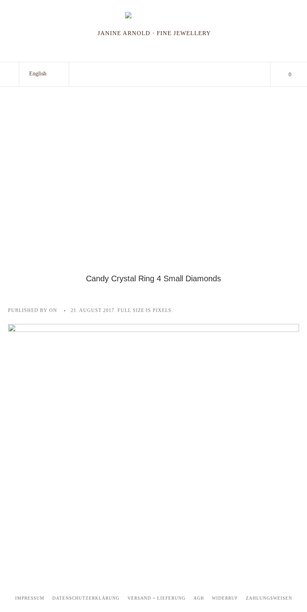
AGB (198, 598)
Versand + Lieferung (156, 598)
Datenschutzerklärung (86, 598)
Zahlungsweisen (269, 598)
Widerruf (225, 598)
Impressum (29, 598)
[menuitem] (37, 74)
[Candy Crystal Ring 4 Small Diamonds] (153, 432)
